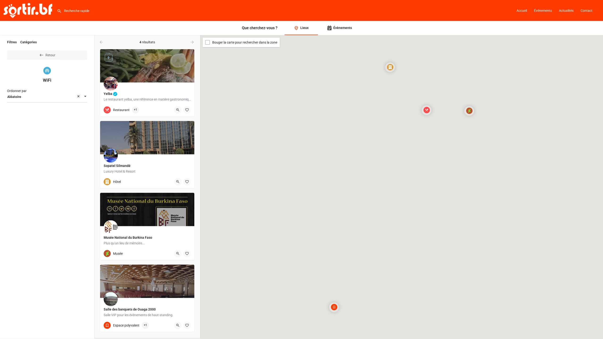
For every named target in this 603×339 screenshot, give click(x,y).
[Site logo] (28, 10)
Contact (586, 10)
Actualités (566, 10)
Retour (50, 55)
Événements (543, 10)
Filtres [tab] (12, 42)
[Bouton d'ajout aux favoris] (187, 110)
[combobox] (47, 96)
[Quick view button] (178, 110)
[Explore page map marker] (427, 110)
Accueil (522, 10)
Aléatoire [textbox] (14, 97)
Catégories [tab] (28, 42)
